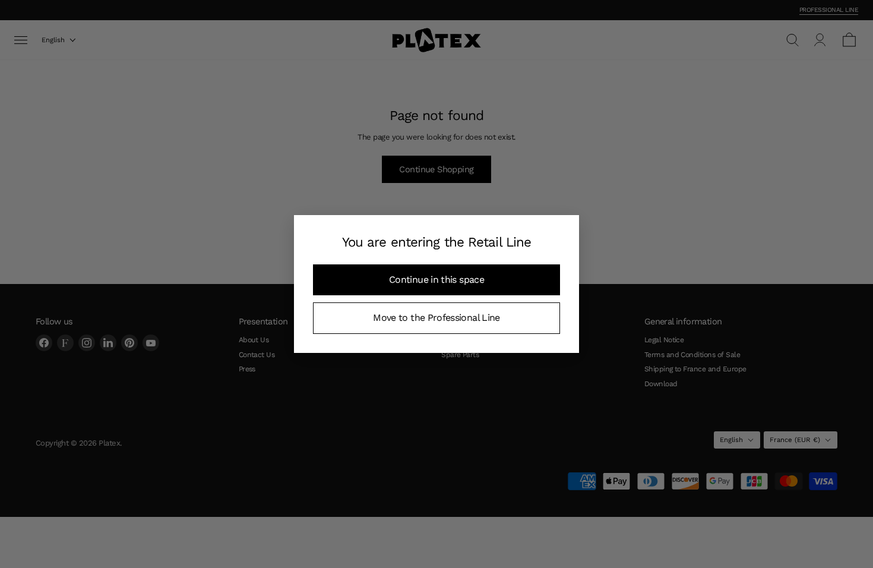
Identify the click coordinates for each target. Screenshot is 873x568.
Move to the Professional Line (436, 317)
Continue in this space (436, 279)
